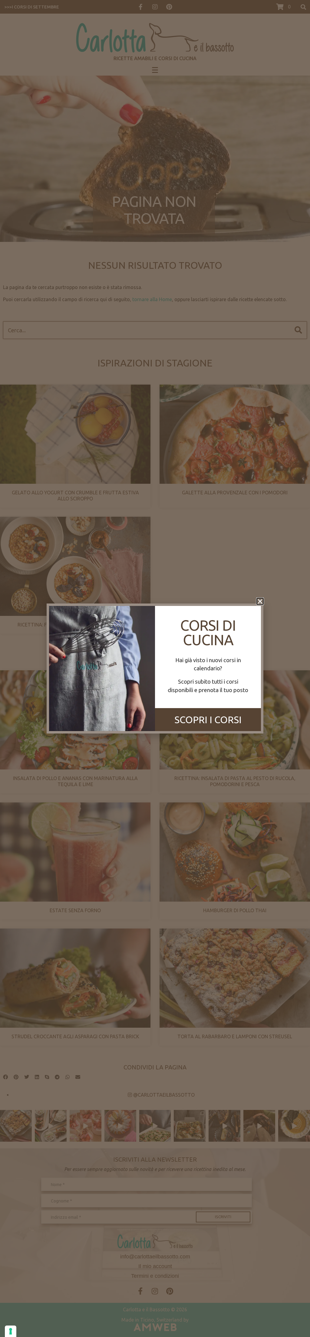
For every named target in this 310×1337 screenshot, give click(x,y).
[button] (260, 601)
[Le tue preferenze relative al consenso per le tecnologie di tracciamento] (10, 1331)
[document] (155, 668)
